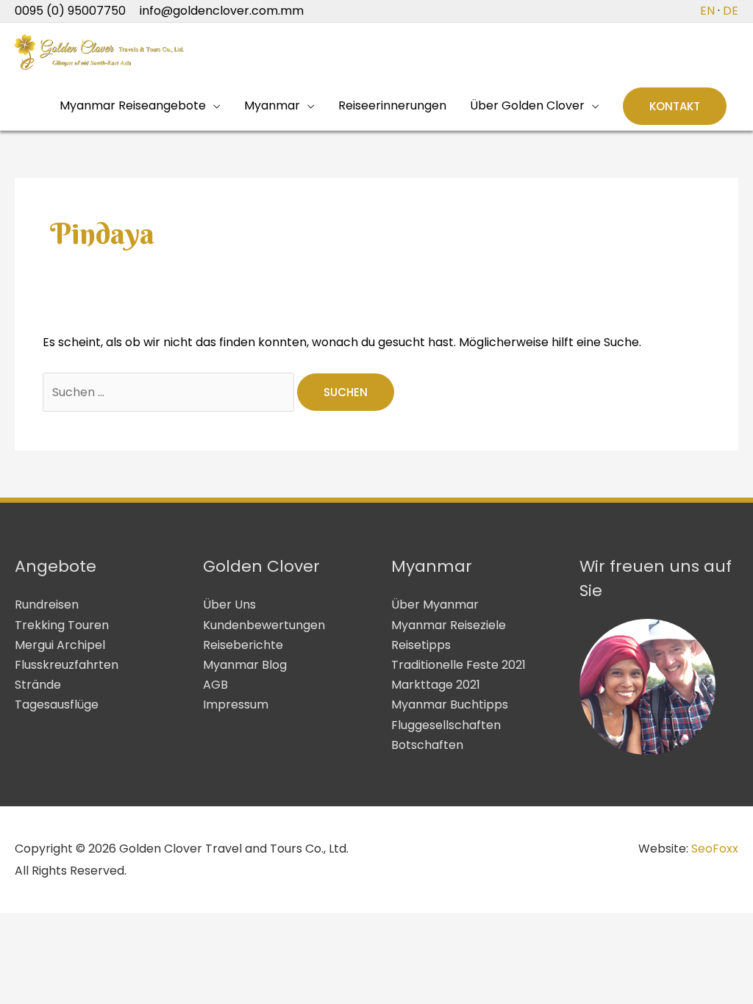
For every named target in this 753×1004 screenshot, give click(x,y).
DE (730, 10)
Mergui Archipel (60, 645)
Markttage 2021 (435, 684)
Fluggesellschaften (446, 725)
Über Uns (229, 604)
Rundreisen (47, 604)
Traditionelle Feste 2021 (458, 664)
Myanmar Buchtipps (449, 704)
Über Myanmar (435, 604)
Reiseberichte (243, 645)
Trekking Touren (62, 625)
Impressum (235, 704)
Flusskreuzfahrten (66, 664)
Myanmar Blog (245, 664)
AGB (215, 684)
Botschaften (427, 744)
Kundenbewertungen (264, 625)
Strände (38, 684)
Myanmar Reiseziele (448, 625)
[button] (675, 106)
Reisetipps (421, 645)
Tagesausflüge (57, 704)
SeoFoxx (714, 848)
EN (707, 10)
